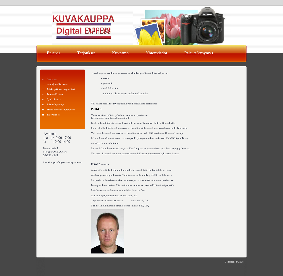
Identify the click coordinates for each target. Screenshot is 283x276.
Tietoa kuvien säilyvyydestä (61, 109)
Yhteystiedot (156, 53)
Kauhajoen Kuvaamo (57, 84)
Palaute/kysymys (198, 53)
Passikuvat (52, 79)
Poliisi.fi (96, 109)
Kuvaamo (120, 53)
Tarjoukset (86, 53)
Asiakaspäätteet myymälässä (61, 89)
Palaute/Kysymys (55, 104)
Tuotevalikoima (55, 94)
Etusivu (53, 53)
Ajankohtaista (54, 99)
